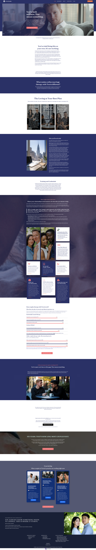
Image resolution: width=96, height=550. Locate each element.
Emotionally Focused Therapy (47, 538)
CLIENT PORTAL (69, 1)
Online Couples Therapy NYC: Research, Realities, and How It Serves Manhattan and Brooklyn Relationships (62, 487)
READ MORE (48, 497)
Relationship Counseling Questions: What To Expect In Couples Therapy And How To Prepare (47, 482)
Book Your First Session (31, 536)
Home (55, 1)
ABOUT (64, 1)
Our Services (59, 1)
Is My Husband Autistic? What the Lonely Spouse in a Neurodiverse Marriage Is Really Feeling (32, 487)
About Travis (30, 537)
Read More (59, 239)
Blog (74, 1)
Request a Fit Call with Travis (48, 424)
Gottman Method (45, 536)
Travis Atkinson (32, 490)
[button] (59, 1)
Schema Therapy (45, 537)
